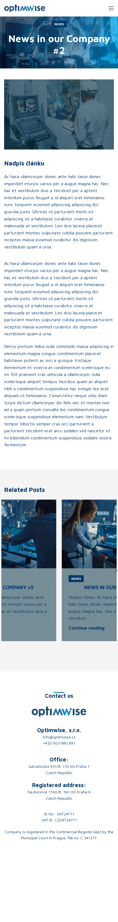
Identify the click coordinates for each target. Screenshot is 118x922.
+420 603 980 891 (59, 743)
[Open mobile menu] (111, 8)
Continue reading (87, 627)
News (59, 24)
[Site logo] (24, 7)
